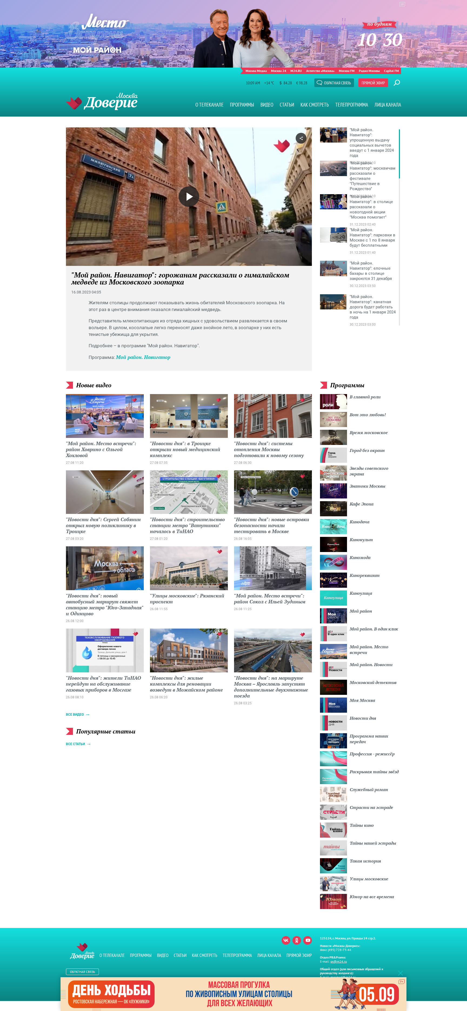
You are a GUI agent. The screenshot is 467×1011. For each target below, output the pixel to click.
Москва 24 (278, 71)
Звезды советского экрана (369, 471)
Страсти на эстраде (371, 807)
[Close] (400, 973)
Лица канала (388, 104)
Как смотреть (315, 104)
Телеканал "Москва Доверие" (102, 101)
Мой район (361, 611)
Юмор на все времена (372, 897)
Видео (267, 104)
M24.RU (296, 71)
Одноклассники (296, 940)
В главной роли (365, 397)
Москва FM (347, 71)
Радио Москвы (369, 71)
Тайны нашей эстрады (373, 843)
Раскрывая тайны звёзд (374, 772)
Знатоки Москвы (367, 486)
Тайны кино (362, 825)
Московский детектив (373, 682)
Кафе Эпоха (361, 504)
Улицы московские (369, 879)
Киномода (360, 557)
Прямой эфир (373, 82)
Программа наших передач (369, 739)
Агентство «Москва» (320, 71)
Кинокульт (361, 540)
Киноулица (361, 593)
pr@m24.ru (339, 961)
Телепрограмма (351, 104)
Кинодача (359, 522)
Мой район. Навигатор (143, 357)
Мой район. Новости (371, 665)
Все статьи (75, 744)
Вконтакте (286, 940)
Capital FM (391, 71)
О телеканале (209, 104)
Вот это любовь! (368, 415)
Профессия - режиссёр (372, 754)
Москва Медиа (256, 71)
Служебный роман (369, 789)
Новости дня (363, 718)
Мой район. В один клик (374, 629)
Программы (242, 104)
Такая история (365, 861)
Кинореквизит (365, 575)
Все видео (75, 714)
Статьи (287, 104)
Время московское (369, 432)
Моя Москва (362, 700)
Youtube (307, 940)
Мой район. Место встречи (369, 649)
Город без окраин (367, 450)
